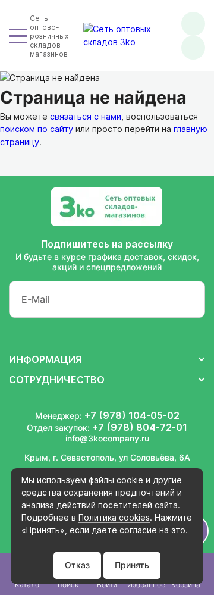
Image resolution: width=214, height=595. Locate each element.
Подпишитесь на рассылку (107, 244)
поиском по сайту (36, 129)
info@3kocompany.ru (107, 438)
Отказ (77, 565)
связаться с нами (85, 116)
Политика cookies (114, 517)
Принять (132, 565)
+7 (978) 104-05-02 (132, 415)
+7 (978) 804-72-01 (139, 427)
